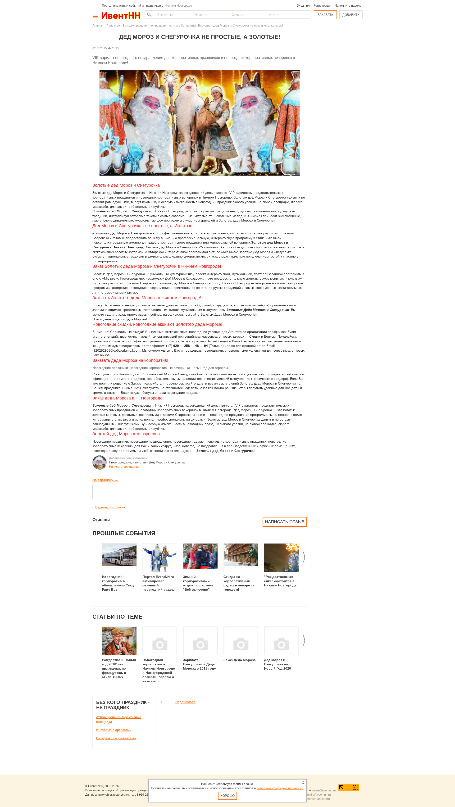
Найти (148, 14)
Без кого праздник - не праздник (144, 25)
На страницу (105, 480)
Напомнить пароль (348, 5)
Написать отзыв (285, 521)
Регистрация (322, 5)
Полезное (113, 25)
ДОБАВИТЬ (350, 15)
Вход (300, 5)
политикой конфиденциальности (280, 788)
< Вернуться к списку (108, 507)
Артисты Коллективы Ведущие (189, 25)
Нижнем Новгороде (178, 5)
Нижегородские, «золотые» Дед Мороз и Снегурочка (147, 462)
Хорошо (227, 796)
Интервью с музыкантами (116, 738)
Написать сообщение (124, 466)
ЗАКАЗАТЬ (325, 15)
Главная (98, 25)
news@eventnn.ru (324, 790)
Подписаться (185, 702)
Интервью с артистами (114, 730)
